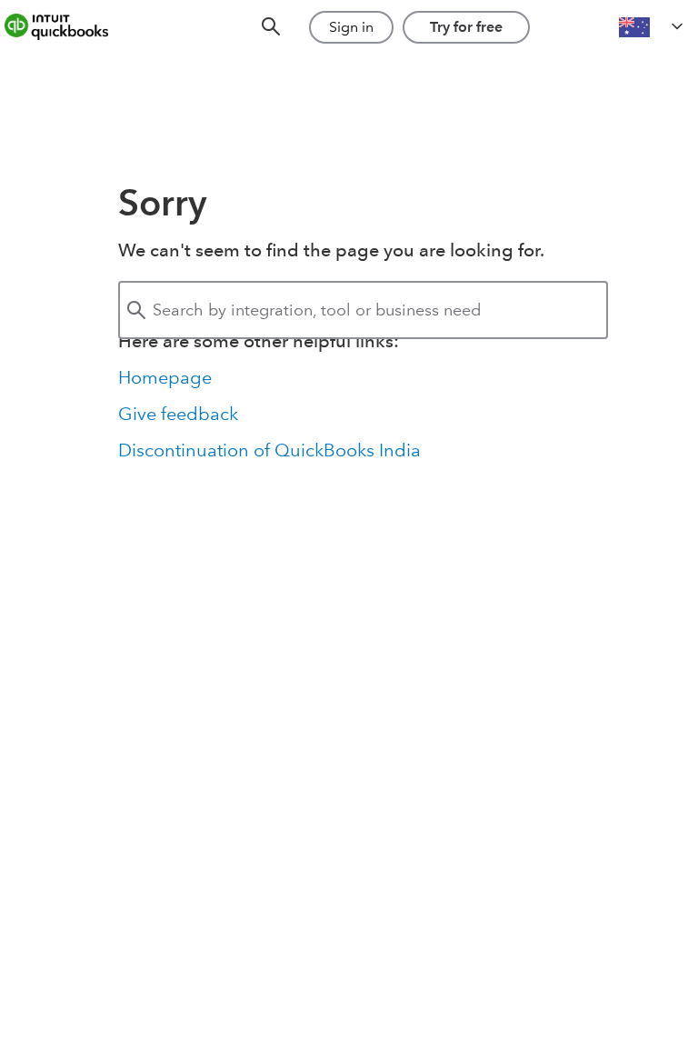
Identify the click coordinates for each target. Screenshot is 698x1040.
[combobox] (363, 310)
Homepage (165, 377)
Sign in (351, 26)
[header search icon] (271, 28)
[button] (652, 27)
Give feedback (178, 414)
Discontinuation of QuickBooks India (269, 450)
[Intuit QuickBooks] (69, 27)
